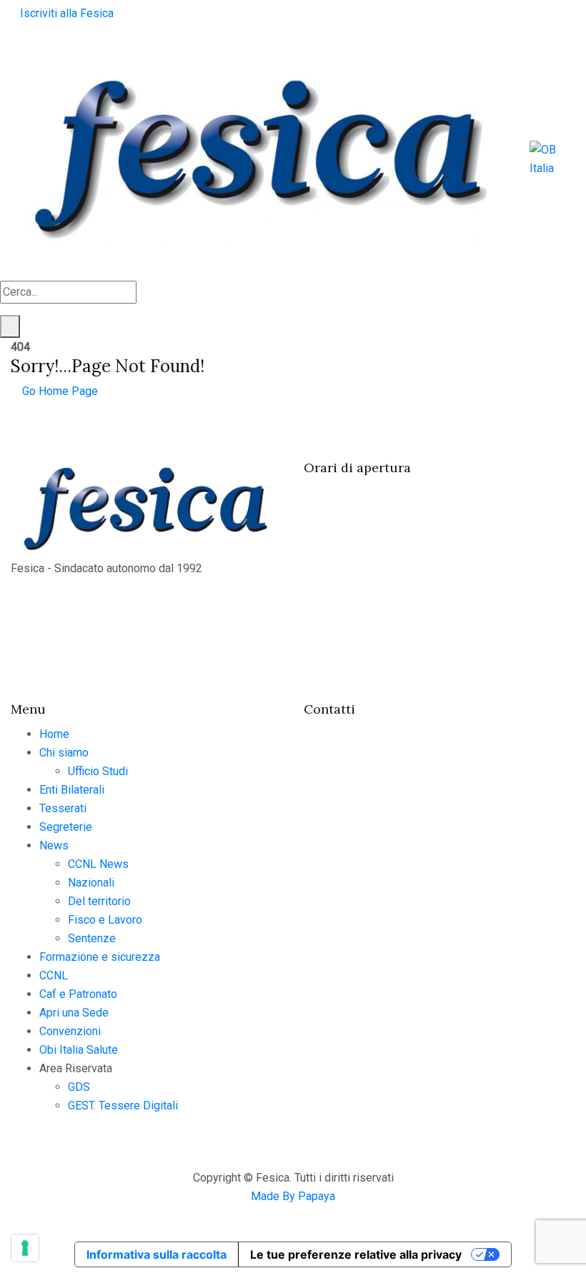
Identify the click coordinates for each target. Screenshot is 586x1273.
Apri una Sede (74, 1012)
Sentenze (92, 938)
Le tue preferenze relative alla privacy (356, 1254)
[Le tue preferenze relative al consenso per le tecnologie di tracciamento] (25, 1248)
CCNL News (98, 864)
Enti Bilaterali (71, 790)
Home (54, 734)
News (54, 845)
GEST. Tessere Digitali (123, 1105)
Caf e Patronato (78, 994)
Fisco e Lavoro (105, 920)
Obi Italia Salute (78, 1050)
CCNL (53, 975)
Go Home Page (58, 391)
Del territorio (99, 901)
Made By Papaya (293, 1196)
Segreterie (65, 827)
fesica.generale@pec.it (387, 907)
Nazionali (91, 882)
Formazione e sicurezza (99, 957)
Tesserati (62, 808)
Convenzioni (70, 1031)
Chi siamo (64, 752)
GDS (79, 1087)
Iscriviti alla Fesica (67, 13)
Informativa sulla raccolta (156, 1254)
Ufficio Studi (98, 771)
